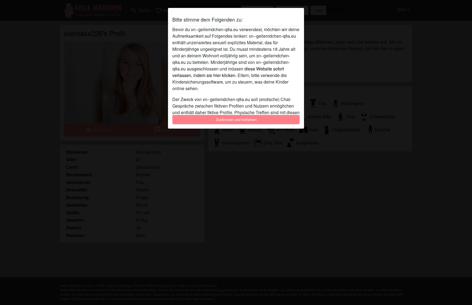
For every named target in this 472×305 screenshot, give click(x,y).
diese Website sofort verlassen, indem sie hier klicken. (228, 72)
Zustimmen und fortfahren (236, 119)
